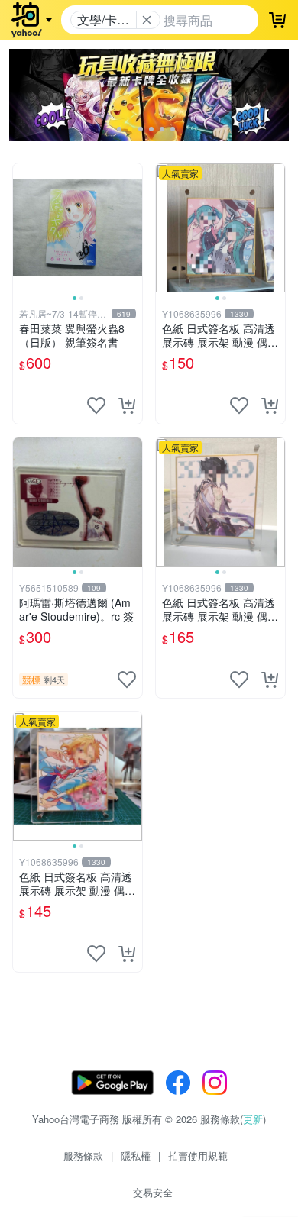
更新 (253, 1119)
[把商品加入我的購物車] (127, 405)
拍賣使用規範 (198, 1155)
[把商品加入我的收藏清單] (96, 405)
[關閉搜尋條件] (147, 20)
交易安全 (153, 1192)
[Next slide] (132, 227)
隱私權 (136, 1155)
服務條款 (83, 1155)
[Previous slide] (23, 227)
